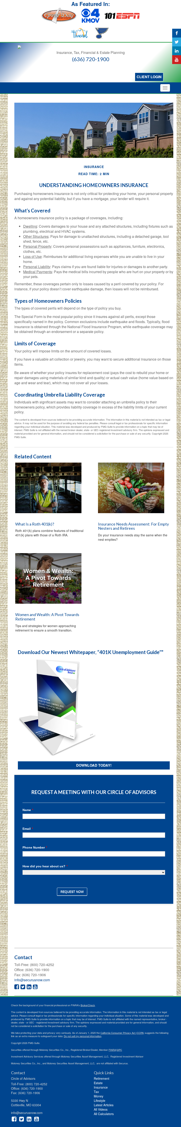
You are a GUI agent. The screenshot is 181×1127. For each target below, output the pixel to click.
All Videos (100, 1109)
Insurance (101, 1087)
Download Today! (93, 765)
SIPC (119, 1049)
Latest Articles (103, 1105)
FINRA (112, 1049)
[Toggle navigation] (165, 88)
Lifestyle (99, 1100)
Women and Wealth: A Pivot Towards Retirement (47, 616)
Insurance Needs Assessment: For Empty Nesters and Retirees (133, 526)
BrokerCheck (88, 1005)
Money (98, 1096)
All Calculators (104, 1114)
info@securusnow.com (32, 979)
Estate (98, 1083)
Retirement (101, 1078)
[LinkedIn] (176, 50)
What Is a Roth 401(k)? (34, 524)
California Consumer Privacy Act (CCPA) (122, 1032)
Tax (96, 1091)
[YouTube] (176, 59)
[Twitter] (176, 42)
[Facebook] (176, 33)
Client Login (149, 76)
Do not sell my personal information (82, 1036)
